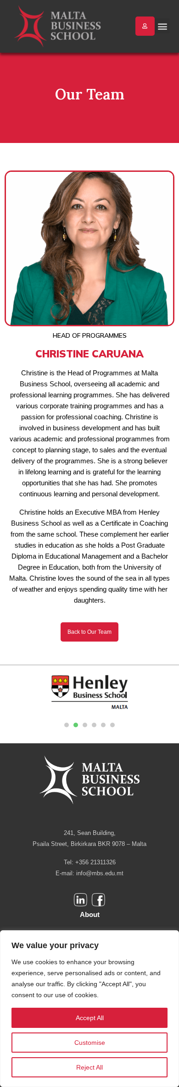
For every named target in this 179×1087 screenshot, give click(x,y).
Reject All (89, 1067)
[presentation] (66, 725)
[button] (162, 25)
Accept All (90, 1017)
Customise (89, 1042)
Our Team (89, 94)
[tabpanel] (89, 692)
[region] (89, 1008)
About (90, 914)
